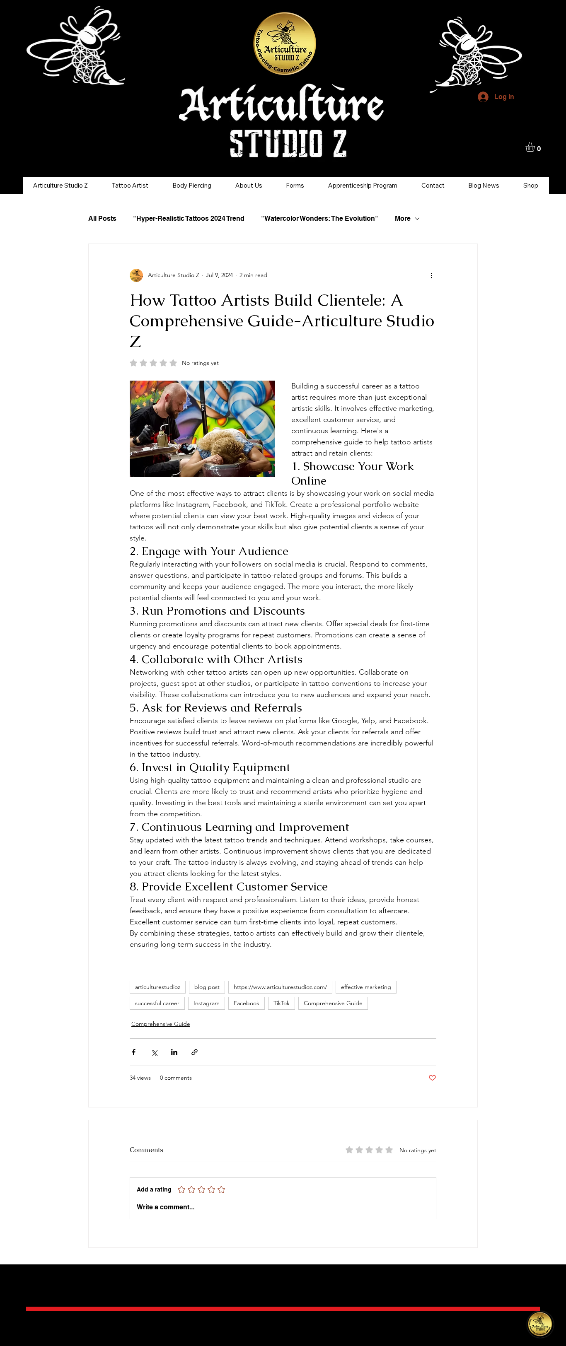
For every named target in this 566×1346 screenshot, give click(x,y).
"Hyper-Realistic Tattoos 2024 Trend (188, 218)
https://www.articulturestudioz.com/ (280, 987)
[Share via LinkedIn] (174, 1052)
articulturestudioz (157, 987)
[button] (535, 147)
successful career (157, 1003)
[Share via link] (194, 1052)
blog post (207, 987)
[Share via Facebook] (134, 1052)
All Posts (102, 218)
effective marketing (366, 987)
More (403, 218)
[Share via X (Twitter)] (154, 1052)
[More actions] (431, 275)
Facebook (246, 1003)
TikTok (281, 1003)
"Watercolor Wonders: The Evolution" (319, 218)
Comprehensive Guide (333, 1003)
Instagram (207, 1003)
